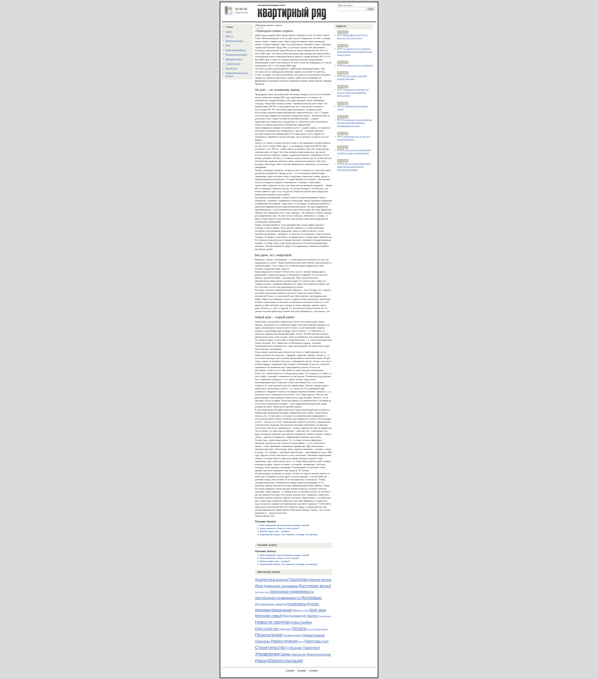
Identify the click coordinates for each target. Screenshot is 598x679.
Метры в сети (300, 610)
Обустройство (267, 629)
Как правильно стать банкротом (358, 65)
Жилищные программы (236, 54)
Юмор (261, 660)
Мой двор (317, 610)
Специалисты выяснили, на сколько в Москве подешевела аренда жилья (353, 92)
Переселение (268, 634)
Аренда (281, 580)
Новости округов (272, 622)
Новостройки (301, 622)
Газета (228, 32)
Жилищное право (233, 59)
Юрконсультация (285, 660)
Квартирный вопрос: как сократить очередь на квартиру (288, 534)
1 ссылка (290, 670)
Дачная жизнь (319, 580)
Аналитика (265, 579)
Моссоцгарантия (294, 616)
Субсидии (294, 648)
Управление (267, 653)
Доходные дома (262, 592)
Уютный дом (231, 68)
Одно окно (285, 629)
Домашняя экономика (281, 586)
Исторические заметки (271, 604)
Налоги (312, 616)
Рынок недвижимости (235, 50)
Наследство (325, 616)
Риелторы (312, 641)
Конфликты (297, 604)
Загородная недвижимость (292, 592)
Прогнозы (262, 641)
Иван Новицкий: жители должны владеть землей (284, 525)
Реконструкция (284, 641)
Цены (285, 654)
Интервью (311, 597)
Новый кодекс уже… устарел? (275, 531)
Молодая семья (268, 616)
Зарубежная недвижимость (278, 598)
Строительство (270, 647)
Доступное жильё (315, 585)
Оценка (310, 629)
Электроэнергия (318, 654)
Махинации (281, 610)
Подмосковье (292, 635)
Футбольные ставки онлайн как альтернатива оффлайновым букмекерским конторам (354, 123)
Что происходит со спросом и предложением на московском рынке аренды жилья (354, 52)
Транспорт (311, 648)
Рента (301, 642)
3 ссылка (313, 670)
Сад (325, 641)
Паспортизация (320, 629)
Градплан (298, 579)
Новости (341, 26)
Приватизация (313, 635)
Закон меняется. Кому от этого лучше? (279, 528)
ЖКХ (227, 45)
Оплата (299, 628)
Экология (298, 654)
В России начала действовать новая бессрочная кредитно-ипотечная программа (354, 167)
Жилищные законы (234, 41)
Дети (259, 586)
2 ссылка (301, 670)
